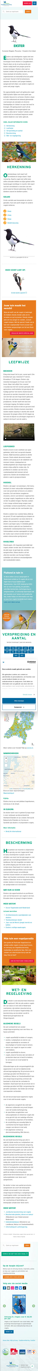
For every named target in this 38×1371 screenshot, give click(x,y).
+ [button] (6, 758)
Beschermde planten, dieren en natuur (19, 1214)
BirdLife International (13, 831)
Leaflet (10, 788)
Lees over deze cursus (12, 602)
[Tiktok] (24, 1288)
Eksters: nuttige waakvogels (16, 927)
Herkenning (10, 126)
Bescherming (11, 133)
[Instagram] (12, 1288)
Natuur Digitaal (21, 1236)
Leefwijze (9, 128)
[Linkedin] (16, 1288)
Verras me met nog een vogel (14, 1254)
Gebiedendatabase (12, 1222)
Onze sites (6, 1340)
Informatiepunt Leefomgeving (16, 1227)
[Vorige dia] (4, 1320)
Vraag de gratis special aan (22, 333)
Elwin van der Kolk (28, 1234)
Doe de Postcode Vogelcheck (22, 961)
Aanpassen (18, 707)
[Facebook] (4, 1288)
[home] (10, 3)
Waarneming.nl (8, 793)
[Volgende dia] (33, 1320)
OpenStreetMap (27, 788)
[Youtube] (8, 1288)
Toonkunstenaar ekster (14, 920)
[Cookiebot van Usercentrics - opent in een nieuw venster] (27, 662)
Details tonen (27, 694)
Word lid (9, 1332)
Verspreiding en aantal (14, 131)
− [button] (6, 761)
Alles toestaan (19, 701)
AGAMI (10, 1234)
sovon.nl (30, 748)
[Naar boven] (32, 1366)
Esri (20, 788)
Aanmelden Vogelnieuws (13, 1277)
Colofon (32, 1340)
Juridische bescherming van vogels (18, 1212)
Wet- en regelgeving (13, 136)
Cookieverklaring (24, 1340)
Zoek (28, 11)
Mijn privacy (14, 1340)
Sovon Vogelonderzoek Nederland (18, 908)
